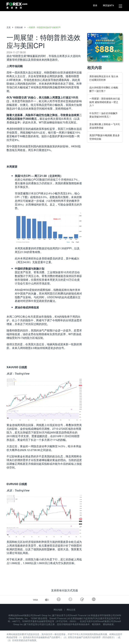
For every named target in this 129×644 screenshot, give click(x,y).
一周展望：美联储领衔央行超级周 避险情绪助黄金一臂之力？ (104, 102)
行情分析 (19, 27)
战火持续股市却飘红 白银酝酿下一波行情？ (103, 89)
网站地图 (58, 609)
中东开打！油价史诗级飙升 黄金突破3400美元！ (103, 114)
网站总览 (71, 609)
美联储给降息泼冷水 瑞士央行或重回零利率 (103, 78)
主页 (9, 27)
